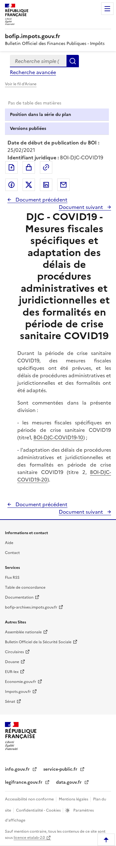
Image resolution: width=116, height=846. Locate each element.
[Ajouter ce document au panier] (29, 167)
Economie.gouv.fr (20, 681)
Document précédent (40, 199)
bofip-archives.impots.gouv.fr (31, 607)
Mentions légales (74, 799)
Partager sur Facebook (11, 185)
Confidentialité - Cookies (39, 810)
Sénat (10, 701)
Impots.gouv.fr (18, 691)
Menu (107, 8)
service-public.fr (61, 769)
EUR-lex (12, 672)
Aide (9, 543)
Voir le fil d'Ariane (21, 84)
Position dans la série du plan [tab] (40, 114)
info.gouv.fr (18, 769)
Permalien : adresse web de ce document (46, 167)
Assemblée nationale (23, 632)
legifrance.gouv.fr (24, 782)
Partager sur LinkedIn (46, 185)
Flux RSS (12, 577)
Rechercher (73, 61)
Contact (12, 553)
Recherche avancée (33, 72)
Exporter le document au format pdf (11, 167)
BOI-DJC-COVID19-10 (58, 437)
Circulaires (14, 652)
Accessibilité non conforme (30, 799)
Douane (12, 662)
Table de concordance (25, 587)
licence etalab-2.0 (29, 837)
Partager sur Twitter (29, 185)
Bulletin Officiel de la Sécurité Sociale (38, 642)
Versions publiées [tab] (28, 128)
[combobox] (38, 61)
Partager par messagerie (63, 185)
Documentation (19, 597)
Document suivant (81, 207)
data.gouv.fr (69, 782)
